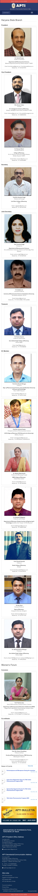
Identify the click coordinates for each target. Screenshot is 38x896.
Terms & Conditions (7, 885)
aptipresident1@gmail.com (10, 849)
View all (30, 766)
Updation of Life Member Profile (10, 877)
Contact (6, 12)
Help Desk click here (19, 894)
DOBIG (35, 891)
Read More (33, 771)
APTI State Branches (7, 875)
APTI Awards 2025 (6, 879)
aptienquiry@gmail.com (10, 868)
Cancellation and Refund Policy (9, 889)
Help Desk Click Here (19, 1)
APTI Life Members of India (8, 881)
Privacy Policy (5, 887)
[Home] (18, 5)
